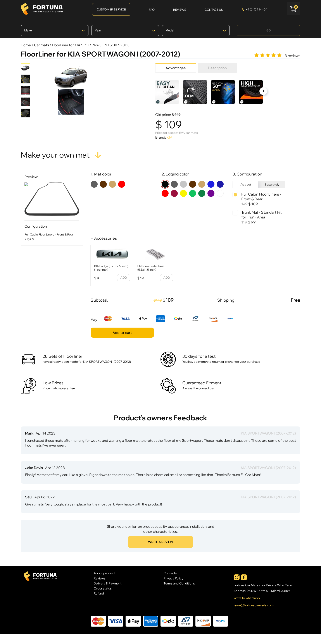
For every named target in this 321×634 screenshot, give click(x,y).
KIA (170, 137)
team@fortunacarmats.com (253, 605)
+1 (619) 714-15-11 (257, 9)
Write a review (160, 542)
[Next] (263, 91)
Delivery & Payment (107, 583)
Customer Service (111, 9)
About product (104, 573)
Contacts (170, 573)
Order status (103, 588)
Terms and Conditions (179, 583)
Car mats (41, 45)
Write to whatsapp (246, 598)
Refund (99, 593)
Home (26, 45)
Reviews (99, 578)
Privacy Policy (173, 578)
